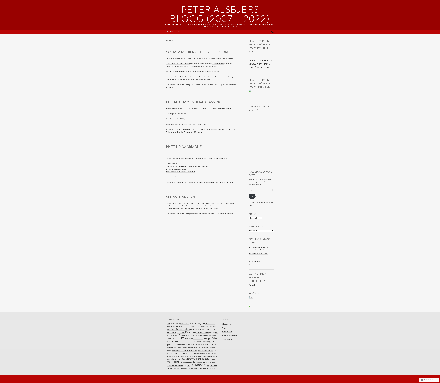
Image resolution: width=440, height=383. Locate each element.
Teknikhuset (212, 362)
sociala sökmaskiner (225, 108)
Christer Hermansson (191, 326)
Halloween (212, 332)
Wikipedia (213, 365)
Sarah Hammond (218, 63)
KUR (177, 342)
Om (178, 32)
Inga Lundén (195, 335)
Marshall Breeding (212, 345)
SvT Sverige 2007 (255, 261)
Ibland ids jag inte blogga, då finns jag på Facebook (260, 64)
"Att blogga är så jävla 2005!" (258, 253)
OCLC (192, 353)
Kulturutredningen (198, 338)
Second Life (197, 208)
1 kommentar (201, 132)
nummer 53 (195, 206)
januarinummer (218, 158)
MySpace (194, 350)
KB (182, 338)
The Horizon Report (175, 365)
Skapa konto (226, 324)
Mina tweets (253, 52)
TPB (185, 365)
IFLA (180, 335)
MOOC (169, 350)
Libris (173, 345)
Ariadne (198, 58)
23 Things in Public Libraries (175, 71)
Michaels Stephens (208, 348)
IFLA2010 (186, 335)
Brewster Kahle (176, 326)
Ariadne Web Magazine (174, 108)
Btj (182, 326)
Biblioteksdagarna (197, 323)
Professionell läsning (183, 85)
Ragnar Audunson (172, 356)
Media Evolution (174, 347)
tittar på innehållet (181, 166)
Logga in (225, 328)
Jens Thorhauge (174, 339)
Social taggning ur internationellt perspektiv (180, 171)
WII (208, 365)
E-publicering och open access (176, 169)
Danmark (171, 329)
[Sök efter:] (272, 32)
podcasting (183, 208)
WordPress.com (227, 339)
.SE (168, 323)
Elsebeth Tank (210, 329)
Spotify (184, 359)
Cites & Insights (171, 119)
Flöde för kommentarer (229, 335)
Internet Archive (213, 335)
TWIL (188, 365)
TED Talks (205, 362)
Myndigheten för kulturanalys (181, 350)
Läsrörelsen (180, 345)
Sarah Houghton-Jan (191, 356)
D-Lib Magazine (171, 114)
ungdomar (207, 129)
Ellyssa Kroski (199, 329)
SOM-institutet (175, 359)
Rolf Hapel (181, 356)
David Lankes (183, 329)
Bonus (170, 32)
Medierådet (186, 348)
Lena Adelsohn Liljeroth (187, 342)
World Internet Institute (177, 368)
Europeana (202, 108)
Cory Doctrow (213, 326)
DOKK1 (192, 329)
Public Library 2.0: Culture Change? (178, 63)
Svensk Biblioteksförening (191, 362)
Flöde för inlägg (227, 331)
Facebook (190, 332)
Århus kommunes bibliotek (204, 368)
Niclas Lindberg (179, 353)
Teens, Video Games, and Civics (177, 124)
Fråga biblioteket (202, 332)
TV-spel (200, 129)
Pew (178, 132)
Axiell (177, 323)
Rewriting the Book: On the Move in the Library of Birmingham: (187, 77)
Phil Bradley (200, 353)
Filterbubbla (252, 285)
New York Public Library (205, 350)
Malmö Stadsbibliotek (196, 344)
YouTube (190, 368)
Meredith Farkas (196, 348)
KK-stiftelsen (189, 339)
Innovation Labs (203, 335)
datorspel (179, 129)
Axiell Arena (184, 323)
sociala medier (195, 85)
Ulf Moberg (198, 365)
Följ (252, 196)
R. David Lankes (210, 353)
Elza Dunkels (171, 332)
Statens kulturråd (196, 359)
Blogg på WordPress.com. (220, 379)
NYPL (187, 353)
